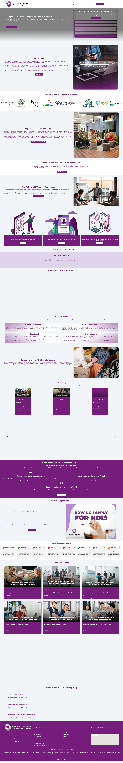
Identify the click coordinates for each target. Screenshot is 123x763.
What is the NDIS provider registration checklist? (18, 700)
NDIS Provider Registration (23, 237)
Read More (18, 409)
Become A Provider (9, 362)
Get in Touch (94, 725)
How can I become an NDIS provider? (16, 694)
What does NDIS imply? (59, 400)
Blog (73, 4)
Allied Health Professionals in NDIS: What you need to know (56, 589)
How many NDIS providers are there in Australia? (22, 401)
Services (57, 4)
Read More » (8, 595)
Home (53, 4)
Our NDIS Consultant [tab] (69, 749)
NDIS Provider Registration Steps (61, 270)
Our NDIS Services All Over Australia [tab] (56, 749)
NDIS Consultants (15, 69)
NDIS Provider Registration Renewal (61, 237)
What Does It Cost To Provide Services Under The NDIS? (99, 401)
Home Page (65, 727)
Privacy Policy (59, 759)
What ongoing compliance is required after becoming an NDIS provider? (23, 714)
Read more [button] (4, 555)
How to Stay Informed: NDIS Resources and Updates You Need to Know (97, 624)
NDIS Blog (61, 383)
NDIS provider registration (40, 131)
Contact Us (68, 4)
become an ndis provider (72, 385)
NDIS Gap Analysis (37, 736)
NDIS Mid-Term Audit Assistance (40, 732)
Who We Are (39, 59)
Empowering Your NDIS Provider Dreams (38, 360)
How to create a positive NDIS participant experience (93, 589)
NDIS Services (37, 725)
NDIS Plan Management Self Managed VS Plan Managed (55, 624)
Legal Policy (64, 759)
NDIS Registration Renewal (39, 738)
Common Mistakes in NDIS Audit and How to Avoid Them (17, 624)
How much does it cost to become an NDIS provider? (19, 697)
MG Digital (71, 761)
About (63, 4)
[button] (34, 261)
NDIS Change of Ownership (39, 743)
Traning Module (66, 738)
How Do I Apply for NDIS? (61, 500)
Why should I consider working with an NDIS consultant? (20, 717)
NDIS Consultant (66, 741)
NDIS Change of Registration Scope (40, 745)
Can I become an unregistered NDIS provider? (18, 707)
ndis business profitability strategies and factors (15, 589)
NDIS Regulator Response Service (40, 741)
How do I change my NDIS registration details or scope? (20, 711)
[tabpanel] (61, 754)
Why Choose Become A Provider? (38, 128)
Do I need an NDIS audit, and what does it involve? (18, 704)
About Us (65, 729)
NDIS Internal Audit (37, 734)
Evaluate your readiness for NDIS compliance (62, 162)
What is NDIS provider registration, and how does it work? (20, 690)
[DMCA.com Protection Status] (18, 741)
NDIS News (65, 736)
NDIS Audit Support (100, 237)
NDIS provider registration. (33, 61)
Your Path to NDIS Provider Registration (38, 187)
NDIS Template (66, 734)
